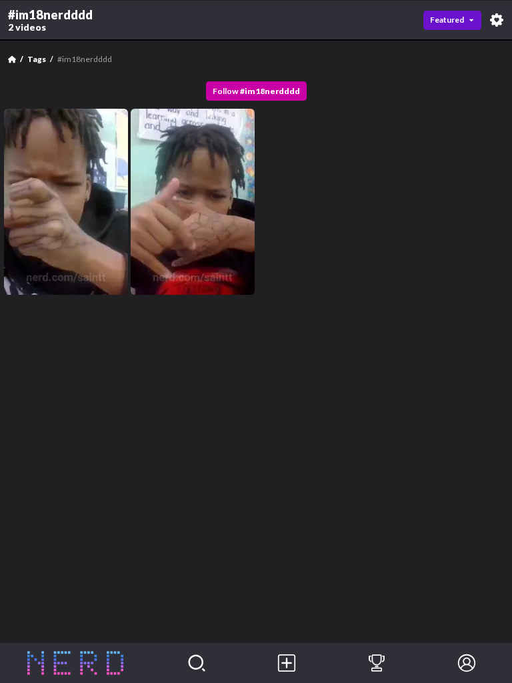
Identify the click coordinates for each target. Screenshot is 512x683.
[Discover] (196, 663)
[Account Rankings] (376, 663)
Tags (36, 59)
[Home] (12, 59)
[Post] (286, 663)
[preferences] (496, 20)
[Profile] (467, 663)
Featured (447, 20)
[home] (75, 663)
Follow (256, 91)
